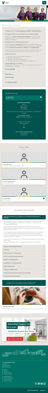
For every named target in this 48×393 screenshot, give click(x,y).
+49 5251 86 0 (7, 367)
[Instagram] (35, 384)
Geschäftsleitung (7, 379)
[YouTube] (44, 384)
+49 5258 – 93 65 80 (25, 115)
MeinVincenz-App (8, 380)
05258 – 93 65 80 (16, 339)
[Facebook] (41, 384)
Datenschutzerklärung (32, 390)
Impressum (43, 390)
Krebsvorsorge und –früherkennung (12, 253)
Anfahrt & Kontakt (8, 374)
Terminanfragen (7, 372)
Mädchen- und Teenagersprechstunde (13, 246)
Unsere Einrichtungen (8, 378)
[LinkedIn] (38, 384)
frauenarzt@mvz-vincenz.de (25, 117)
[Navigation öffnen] (44, 2)
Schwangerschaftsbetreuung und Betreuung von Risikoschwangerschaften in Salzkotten (22, 217)
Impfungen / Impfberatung (10, 269)
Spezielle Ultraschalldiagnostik (11, 259)
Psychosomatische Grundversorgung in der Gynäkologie (17, 272)
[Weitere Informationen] (41, 97)
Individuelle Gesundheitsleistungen (12, 276)
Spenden (6, 371)
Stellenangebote (7, 376)
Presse (5, 369)
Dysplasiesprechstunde (9, 266)
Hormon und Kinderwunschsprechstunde (13, 256)
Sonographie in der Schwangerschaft (12, 263)
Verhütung (6, 249)
